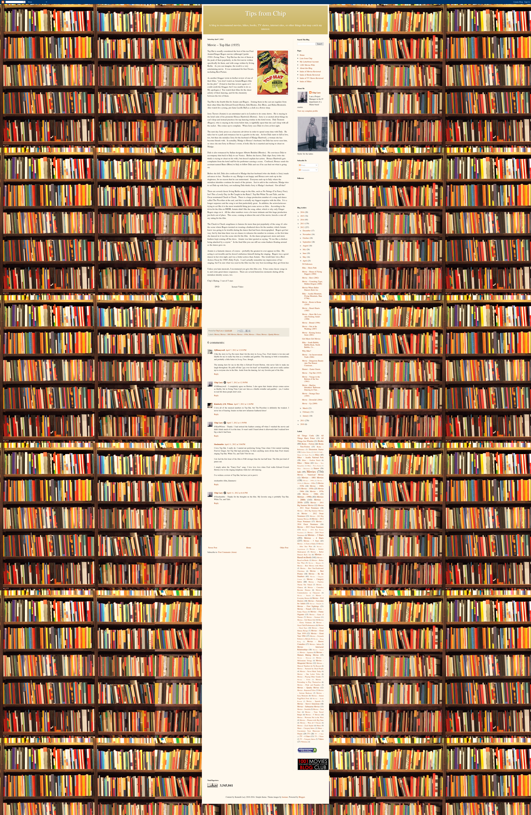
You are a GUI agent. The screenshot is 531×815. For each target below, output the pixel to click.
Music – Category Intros (306, 728)
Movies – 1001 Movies (228, 334)
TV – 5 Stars (319, 736)
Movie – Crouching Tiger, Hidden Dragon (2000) (312, 282)
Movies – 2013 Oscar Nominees (310, 520)
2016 (302, 212)
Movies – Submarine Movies (308, 706)
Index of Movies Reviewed (310, 71)
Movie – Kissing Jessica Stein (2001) (311, 333)
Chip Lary (218, 382)
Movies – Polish (303, 679)
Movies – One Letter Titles (308, 674)
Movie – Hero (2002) (310, 277)
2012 (302, 227)
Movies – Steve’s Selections (308, 703)
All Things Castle (305, 435)
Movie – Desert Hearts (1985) (311, 309)
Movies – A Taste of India (306, 544)
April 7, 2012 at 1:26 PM (243, 404)
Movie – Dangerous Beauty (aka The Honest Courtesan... (312, 363)
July (304, 249)
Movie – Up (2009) (309, 403)
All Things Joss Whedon (310, 439)
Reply (216, 374)
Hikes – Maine (303, 463)
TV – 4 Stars (305, 736)
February (306, 412)
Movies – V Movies (313, 714)
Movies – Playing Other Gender (309, 677)
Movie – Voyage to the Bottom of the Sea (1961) (311, 379)
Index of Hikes (305, 81)
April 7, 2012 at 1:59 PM (237, 422)
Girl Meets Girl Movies (311, 338)
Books (321, 440)
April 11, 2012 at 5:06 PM (235, 444)
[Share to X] (244, 330)
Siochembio (219, 444)
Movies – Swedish (303, 709)
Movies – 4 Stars (314, 537)
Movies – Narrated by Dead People (310, 668)
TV (308, 733)
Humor (316, 468)
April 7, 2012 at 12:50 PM (237, 382)
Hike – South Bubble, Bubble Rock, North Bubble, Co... (311, 344)
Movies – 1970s (317, 491)
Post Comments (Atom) (227, 552)
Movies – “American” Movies (310, 474)
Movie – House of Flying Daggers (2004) (312, 272)
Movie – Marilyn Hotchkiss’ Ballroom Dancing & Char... (311, 387)
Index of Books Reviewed (310, 74)
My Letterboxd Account (309, 61)
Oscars (299, 733)
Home (248, 547)
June (305, 253)
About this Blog (306, 68)
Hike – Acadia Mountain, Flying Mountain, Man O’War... (312, 296)
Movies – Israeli (318, 650)
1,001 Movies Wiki (307, 65)
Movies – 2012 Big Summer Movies (310, 511)
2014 (302, 219)
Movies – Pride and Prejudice (309, 685)
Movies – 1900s (308, 480)
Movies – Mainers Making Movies (310, 653)
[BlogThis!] (241, 330)
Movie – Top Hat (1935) (311, 373)
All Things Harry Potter (310, 437)
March (305, 408)
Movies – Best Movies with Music (310, 565)
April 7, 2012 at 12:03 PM (236, 350)
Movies (217, 334)
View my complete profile (307, 111)
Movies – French (304, 609)
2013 (302, 223)
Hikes (317, 454)
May (305, 257)
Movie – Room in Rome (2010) (311, 303)
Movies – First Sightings (308, 606)
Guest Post (308, 455)
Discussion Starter (316, 449)
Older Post (284, 547)
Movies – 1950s (307, 488)
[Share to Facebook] (246, 330)
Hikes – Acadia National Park (310, 457)
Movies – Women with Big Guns (312, 720)
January (306, 415)
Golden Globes (306, 452)
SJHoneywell (219, 350)
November (307, 234)
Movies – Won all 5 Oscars (310, 723)
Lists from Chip (306, 58)
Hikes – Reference (303, 468)
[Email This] (238, 330)
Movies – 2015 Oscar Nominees (310, 527)
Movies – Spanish (313, 701)
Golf (315, 452)
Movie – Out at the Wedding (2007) (309, 327)
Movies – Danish (304, 595)
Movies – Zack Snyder (305, 725)
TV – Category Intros (307, 739)
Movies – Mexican (304, 658)
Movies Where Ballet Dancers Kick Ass (310, 288)
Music (319, 725)
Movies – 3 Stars (255, 334)
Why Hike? (306, 351)
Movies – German (313, 617)
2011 (302, 420)
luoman (285, 797)
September (307, 242)
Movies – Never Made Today (310, 671)
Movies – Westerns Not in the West (310, 717)
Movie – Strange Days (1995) (311, 394)
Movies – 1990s (304, 496)
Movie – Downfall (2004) (312, 399)
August (306, 245)
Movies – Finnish (315, 604)
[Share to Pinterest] (249, 330)
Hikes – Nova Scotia (314, 466)
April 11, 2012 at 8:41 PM (237, 492)
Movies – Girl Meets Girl (306, 620)
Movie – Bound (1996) (311, 322)
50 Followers (307, 264)
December (307, 230)
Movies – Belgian (315, 563)
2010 (302, 424)
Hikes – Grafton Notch (311, 460)
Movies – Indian (315, 644)
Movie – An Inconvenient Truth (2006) (312, 355)
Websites (304, 742)
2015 (302, 216)
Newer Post (212, 547)
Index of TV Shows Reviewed (311, 78)
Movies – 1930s (242, 334)
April (305, 260)
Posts (303, 165)
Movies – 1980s (310, 494)
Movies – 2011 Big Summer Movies (310, 504)
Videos (321, 739)
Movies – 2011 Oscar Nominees (310, 506)
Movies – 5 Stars (311, 540)
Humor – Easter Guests (311, 369)
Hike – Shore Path (309, 267)
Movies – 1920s (309, 483)
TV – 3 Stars (319, 734)
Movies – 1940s (317, 486)
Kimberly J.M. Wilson (223, 404)
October (306, 238)
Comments (305, 170)
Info (299, 471)
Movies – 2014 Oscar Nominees (310, 522)
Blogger (302, 797)
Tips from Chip (265, 13)
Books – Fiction (308, 443)
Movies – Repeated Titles (306, 690)
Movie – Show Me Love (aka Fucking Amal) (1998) (311, 316)
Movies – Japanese (306, 652)
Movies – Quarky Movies (270, 334)
